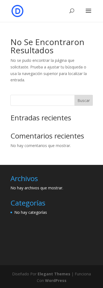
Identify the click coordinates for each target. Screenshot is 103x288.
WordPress (55, 280)
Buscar (83, 100)
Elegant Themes (54, 273)
